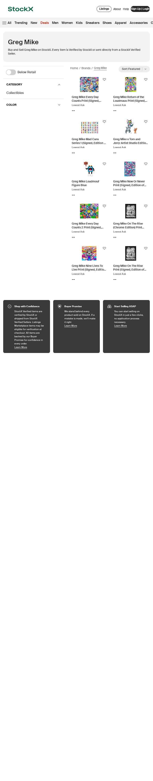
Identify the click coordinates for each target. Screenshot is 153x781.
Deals (44, 23)
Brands (85, 68)
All (9, 23)
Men (55, 23)
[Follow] (104, 79)
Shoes (107, 23)
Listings (104, 9)
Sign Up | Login (140, 9)
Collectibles (15, 93)
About (117, 10)
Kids (79, 23)
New (34, 23)
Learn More (30, 347)
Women (67, 23)
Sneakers (92, 23)
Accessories (139, 23)
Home (74, 68)
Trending (21, 23)
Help (126, 9)
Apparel (121, 23)
